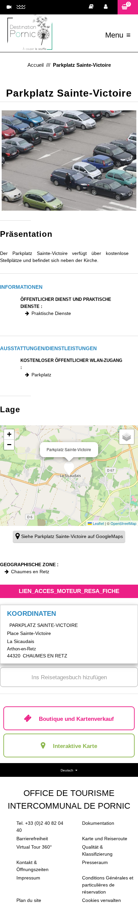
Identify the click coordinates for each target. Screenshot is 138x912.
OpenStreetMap (123, 523)
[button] (128, 7)
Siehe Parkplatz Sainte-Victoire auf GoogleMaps (72, 536)
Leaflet (98, 523)
